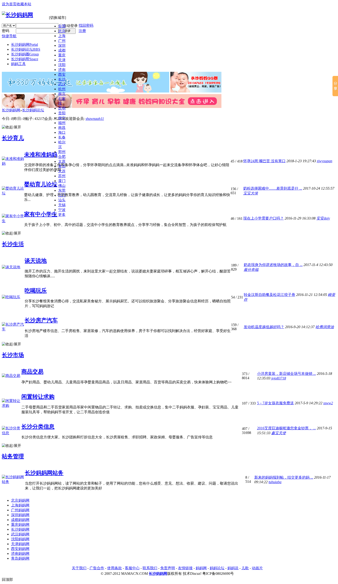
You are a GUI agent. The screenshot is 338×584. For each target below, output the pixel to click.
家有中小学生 (40, 214)
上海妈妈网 (20, 505)
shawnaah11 (95, 119)
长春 (62, 137)
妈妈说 (232, 568)
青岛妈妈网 (20, 558)
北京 (62, 31)
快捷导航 (9, 36)
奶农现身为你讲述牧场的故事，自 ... (273, 265)
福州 (62, 123)
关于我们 (79, 568)
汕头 (62, 200)
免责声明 (167, 568)
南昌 (62, 128)
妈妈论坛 (217, 568)
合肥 (62, 157)
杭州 (62, 89)
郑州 (62, 152)
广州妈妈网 (20, 510)
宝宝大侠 (250, 193)
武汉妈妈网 (20, 534)
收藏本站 (24, 4)
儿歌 (245, 568)
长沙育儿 (13, 138)
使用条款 (114, 568)
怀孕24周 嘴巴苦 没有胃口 (264, 161)
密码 (5, 31)
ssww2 (328, 403)
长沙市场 (13, 355)
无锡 (62, 205)
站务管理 (13, 456)
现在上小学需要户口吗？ (263, 218)
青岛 (62, 166)
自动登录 (70, 26)
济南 (62, 70)
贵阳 (62, 113)
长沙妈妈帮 (24, 59)
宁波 (62, 210)
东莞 (62, 190)
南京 (62, 94)
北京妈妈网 (20, 500)
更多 (62, 215)
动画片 (257, 568)
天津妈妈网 (20, 544)
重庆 (62, 55)
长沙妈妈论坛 (25, 49)
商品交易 (32, 372)
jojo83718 (278, 378)
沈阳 (62, 65)
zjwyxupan (324, 161)
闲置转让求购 (37, 397)
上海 (62, 36)
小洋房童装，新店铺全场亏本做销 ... (286, 374)
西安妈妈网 (20, 549)
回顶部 (7, 579)
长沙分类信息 (37, 427)
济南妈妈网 (20, 553)
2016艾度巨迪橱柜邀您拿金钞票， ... (286, 428)
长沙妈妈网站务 (44, 473)
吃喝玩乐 (36, 291)
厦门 (62, 181)
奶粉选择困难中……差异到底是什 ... (272, 188)
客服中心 (132, 568)
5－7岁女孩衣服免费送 (275, 403)
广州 (62, 41)
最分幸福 (251, 270)
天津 (62, 60)
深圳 (62, 45)
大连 (62, 171)
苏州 (62, 176)
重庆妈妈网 (20, 524)
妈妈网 (201, 568)
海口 (62, 132)
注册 (82, 31)
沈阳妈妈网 (20, 539)
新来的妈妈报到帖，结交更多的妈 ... (283, 477)
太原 (62, 161)
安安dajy (323, 218)
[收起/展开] (11, 127)
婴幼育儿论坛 (40, 184)
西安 (62, 74)
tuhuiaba (275, 482)
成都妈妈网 (20, 520)
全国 (62, 26)
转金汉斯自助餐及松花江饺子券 (269, 295)
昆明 (62, 108)
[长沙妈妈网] (17, 15)
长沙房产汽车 (41, 320)
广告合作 (96, 568)
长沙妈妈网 (24, 44)
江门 (62, 195)
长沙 (62, 79)
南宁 (62, 118)
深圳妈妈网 (20, 515)
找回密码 (86, 25)
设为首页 (9, 4)
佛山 (62, 186)
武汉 (62, 84)
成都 (62, 50)
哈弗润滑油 (324, 327)
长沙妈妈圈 (25, 54)
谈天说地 (36, 261)
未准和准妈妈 (40, 155)
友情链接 (185, 568)
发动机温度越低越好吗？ (264, 327)
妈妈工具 (18, 64)
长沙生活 (13, 244)
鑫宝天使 (278, 433)
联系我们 (150, 568)
